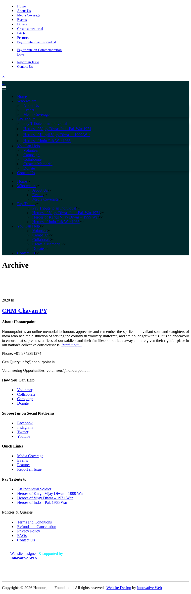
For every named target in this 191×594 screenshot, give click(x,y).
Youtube (23, 436)
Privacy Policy (28, 531)
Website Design (118, 588)
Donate (22, 24)
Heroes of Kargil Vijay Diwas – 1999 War (50, 493)
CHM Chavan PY (24, 310)
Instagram (25, 427)
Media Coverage (28, 15)
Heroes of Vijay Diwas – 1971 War (45, 498)
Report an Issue (28, 62)
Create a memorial (30, 29)
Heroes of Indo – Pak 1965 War (42, 502)
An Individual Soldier (34, 489)
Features (23, 38)
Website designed (24, 553)
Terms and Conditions (34, 522)
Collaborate (26, 394)
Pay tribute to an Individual (36, 42)
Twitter (22, 432)
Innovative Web (149, 588)
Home (21, 6)
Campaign (25, 399)
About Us (24, 11)
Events (22, 20)
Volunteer (24, 390)
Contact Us (25, 67)
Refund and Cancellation (36, 526)
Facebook (25, 423)
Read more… (71, 345)
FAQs (21, 33)
